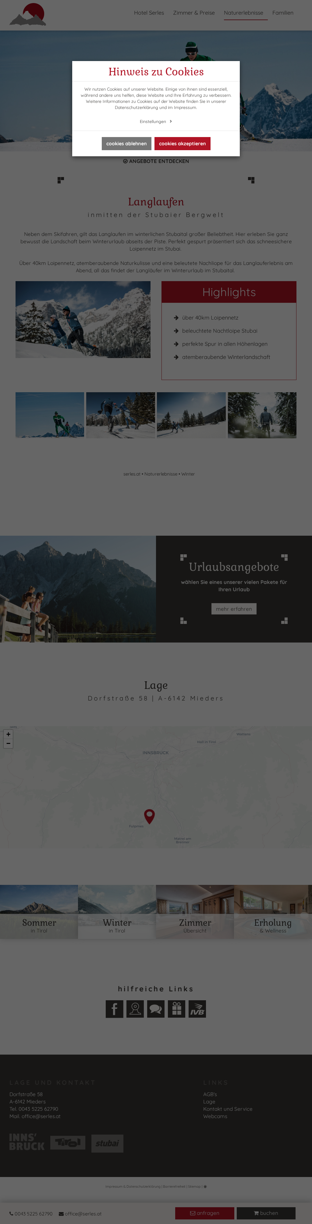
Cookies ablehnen (126, 143)
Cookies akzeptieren (182, 143)
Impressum (185, 107)
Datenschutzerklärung (136, 107)
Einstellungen (153, 121)
